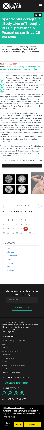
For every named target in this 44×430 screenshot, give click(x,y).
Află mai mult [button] (9, 417)
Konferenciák (11, 256)
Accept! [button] (32, 424)
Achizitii (4, 362)
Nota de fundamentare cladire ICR (13, 365)
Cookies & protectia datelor (11, 372)
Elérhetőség (6, 369)
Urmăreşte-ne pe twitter (16, 383)
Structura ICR (6, 348)
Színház (9, 263)
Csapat (4, 344)
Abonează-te (22, 307)
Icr (10, 67)
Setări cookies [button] (8, 424)
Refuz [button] (18, 424)
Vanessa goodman (31, 69)
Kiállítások (10, 252)
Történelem (6, 355)
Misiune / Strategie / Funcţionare (13, 340)
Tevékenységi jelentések (10, 351)
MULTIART (10, 270)
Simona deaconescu (15, 69)
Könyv (8, 248)
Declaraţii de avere (8, 358)
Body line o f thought (28, 67)
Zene (8, 259)
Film (8, 267)
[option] (15, 183)
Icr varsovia (15, 67)
